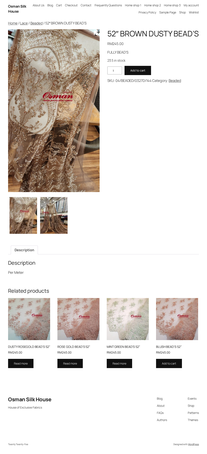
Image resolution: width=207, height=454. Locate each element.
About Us (38, 5)
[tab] (24, 250)
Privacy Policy (147, 12)
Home (13, 23)
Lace (24, 23)
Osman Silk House (17, 9)
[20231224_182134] (23, 215)
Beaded (36, 23)
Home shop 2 (152, 5)
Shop (182, 12)
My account (191, 5)
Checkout (71, 5)
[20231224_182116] (54, 215)
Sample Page (167, 12)
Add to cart (137, 70)
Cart (59, 5)
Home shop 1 (133, 5)
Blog (50, 5)
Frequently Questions (108, 5)
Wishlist (194, 12)
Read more (21, 363)
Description (24, 250)
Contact (86, 5)
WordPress (193, 444)
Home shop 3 (172, 5)
